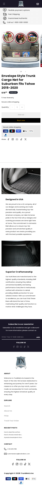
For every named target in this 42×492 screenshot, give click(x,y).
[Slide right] (25, 71)
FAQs (6, 416)
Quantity (5, 107)
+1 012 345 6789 (12, 449)
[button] (37, 4)
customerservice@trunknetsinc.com (18, 454)
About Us (8, 411)
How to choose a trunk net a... (13, 435)
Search (7, 406)
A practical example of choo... (13, 437)
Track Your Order (11, 421)
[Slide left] (16, 71)
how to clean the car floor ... (12, 432)
